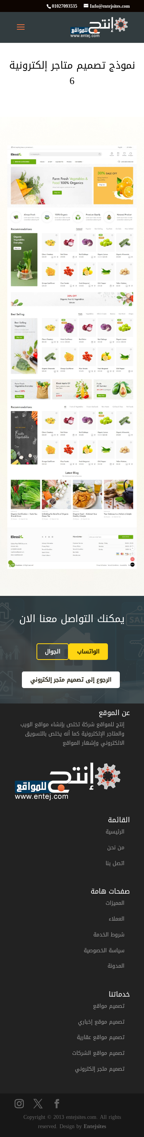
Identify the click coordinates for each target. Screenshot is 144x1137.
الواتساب (88, 651)
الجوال (52, 651)
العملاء (116, 919)
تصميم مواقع (108, 1006)
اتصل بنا (115, 863)
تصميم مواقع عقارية (100, 1037)
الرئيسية (115, 832)
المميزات (115, 903)
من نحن (115, 847)
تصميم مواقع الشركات (98, 1053)
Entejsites (95, 1126)
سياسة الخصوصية (104, 950)
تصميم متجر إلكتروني (99, 1069)
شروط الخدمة (108, 935)
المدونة (116, 966)
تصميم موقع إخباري (101, 1022)
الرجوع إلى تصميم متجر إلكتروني (70, 679)
